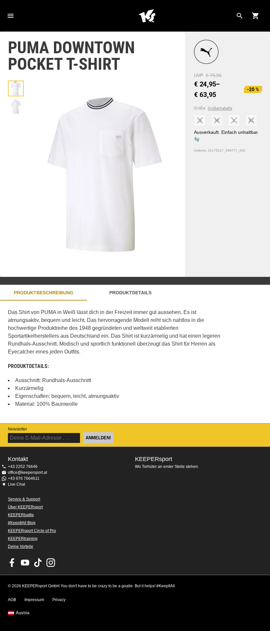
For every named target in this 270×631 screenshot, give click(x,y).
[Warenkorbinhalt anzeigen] (255, 15)
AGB (12, 599)
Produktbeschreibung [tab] (43, 292)
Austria (22, 613)
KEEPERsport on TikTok (38, 562)
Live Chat (16, 484)
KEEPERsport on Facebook (12, 562)
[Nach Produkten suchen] (239, 15)
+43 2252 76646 (23, 466)
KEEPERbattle (21, 515)
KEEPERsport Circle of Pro (32, 530)
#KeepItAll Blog (22, 523)
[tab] (16, 88)
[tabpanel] (115, 362)
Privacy (59, 599)
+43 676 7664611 (24, 478)
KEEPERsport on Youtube (25, 562)
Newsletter (17, 429)
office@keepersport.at (27, 472)
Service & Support (24, 499)
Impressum (34, 599)
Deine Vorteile (20, 546)
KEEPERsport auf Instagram (50, 562)
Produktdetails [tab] (130, 292)
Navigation (10, 16)
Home (147, 15)
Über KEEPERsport (25, 507)
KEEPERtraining (23, 538)
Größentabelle (220, 108)
